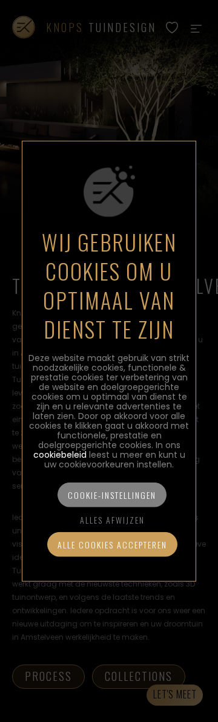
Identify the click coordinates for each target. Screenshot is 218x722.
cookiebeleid (60, 454)
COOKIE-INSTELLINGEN (112, 494)
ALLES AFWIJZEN (112, 519)
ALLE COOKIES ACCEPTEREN (112, 544)
